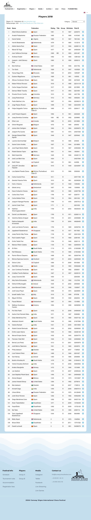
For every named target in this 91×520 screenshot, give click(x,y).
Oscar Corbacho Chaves (20, 191)
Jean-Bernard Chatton (19, 287)
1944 (69, 144)
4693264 (77, 98)
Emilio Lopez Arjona (18, 332)
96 (9, 385)
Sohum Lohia (16, 262)
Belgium (36, 125)
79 (9, 325)
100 (9, 399)
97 (9, 389)
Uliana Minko (16, 392)
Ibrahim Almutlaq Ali (18, 360)
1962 (52, 57)
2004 (69, 73)
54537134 (77, 399)
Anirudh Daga (16, 389)
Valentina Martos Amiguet (20, 218)
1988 (69, 35)
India (35, 209)
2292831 (77, 270)
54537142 (77, 318)
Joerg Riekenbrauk (18, 98)
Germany (36, 57)
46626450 (77, 221)
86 (9, 350)
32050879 (77, 343)
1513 (52, 343)
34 (9, 155)
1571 (52, 314)
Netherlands (37, 42)
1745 (52, 238)
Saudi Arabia (38, 248)
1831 (52, 148)
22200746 (77, 255)
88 (9, 357)
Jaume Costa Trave (18, 205)
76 (9, 314)
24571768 (77, 177)
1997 (69, 314)
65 (9, 273)
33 (9, 151)
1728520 (77, 350)
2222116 (77, 241)
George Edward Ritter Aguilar (19, 136)
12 (9, 73)
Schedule (6, 474)
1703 (52, 252)
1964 (69, 128)
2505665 (77, 284)
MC (58, 53)
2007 (69, 350)
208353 (76, 125)
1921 (52, 80)
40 (9, 180)
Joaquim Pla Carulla (18, 132)
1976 (69, 202)
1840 (52, 141)
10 (9, 66)
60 (9, 255)
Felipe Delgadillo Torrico (20, 108)
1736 (52, 241)
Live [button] (56, 9)
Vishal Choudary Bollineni (20, 364)
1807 (52, 184)
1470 (52, 371)
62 (9, 262)
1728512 (77, 385)
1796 (52, 195)
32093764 (77, 227)
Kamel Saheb (16, 39)
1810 (52, 180)
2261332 (77, 198)
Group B (22, 478)
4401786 (77, 94)
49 (9, 214)
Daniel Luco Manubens (19, 214)
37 (9, 166)
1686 (52, 262)
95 (9, 381)
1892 (52, 114)
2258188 (77, 238)
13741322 (77, 423)
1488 (52, 353)
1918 (52, 84)
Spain (35, 32)
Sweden (36, 350)
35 (9, 158)
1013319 (77, 42)
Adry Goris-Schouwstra (19, 280)
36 (9, 162)
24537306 (77, 132)
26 (9, 125)
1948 (69, 287)
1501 (52, 346)
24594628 (77, 374)
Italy (35, 294)
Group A (22, 474)
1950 (69, 53)
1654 (52, 277)
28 (9, 132)
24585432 (77, 371)
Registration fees (9, 486)
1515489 (77, 367)
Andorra (36, 305)
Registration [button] (21, 9)
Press (63, 9)
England (36, 162)
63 (9, 266)
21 (9, 105)
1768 (52, 209)
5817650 (77, 231)
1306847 (77, 287)
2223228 (77, 114)
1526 (52, 339)
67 (9, 280)
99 (9, 396)
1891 (52, 117)
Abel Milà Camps (17, 266)
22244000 (77, 105)
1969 (52, 53)
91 (9, 367)
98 (9, 392)
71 (9, 294)
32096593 (77, 305)
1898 (52, 105)
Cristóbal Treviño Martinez (20, 273)
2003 (69, 121)
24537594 (77, 158)
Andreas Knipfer (17, 57)
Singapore (37, 231)
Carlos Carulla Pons (18, 177)
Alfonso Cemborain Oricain (20, 80)
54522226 (77, 266)
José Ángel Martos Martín (20, 148)
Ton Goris (15, 69)
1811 (52, 177)
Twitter (37, 478)
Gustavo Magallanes (18, 76)
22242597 (77, 166)
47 (9, 205)
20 (9, 101)
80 (9, 328)
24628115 (77, 155)
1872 (52, 125)
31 (9, 144)
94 (9, 378)
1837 (52, 144)
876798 (76, 294)
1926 (52, 76)
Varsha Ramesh (17, 325)
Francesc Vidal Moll (18, 339)
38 (9, 171)
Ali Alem (14, 248)
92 (9, 371)
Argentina (37, 76)
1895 (52, 108)
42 (9, 187)
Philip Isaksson (17, 350)
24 (9, 117)
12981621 (77, 57)
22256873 (77, 128)
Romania (36, 73)
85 (9, 346)
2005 (69, 325)
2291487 (77, 53)
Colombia (37, 94)
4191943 (77, 35)
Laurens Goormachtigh (19, 141)
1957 (52, 66)
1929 (52, 69)
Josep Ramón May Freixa (20, 234)
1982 (69, 396)
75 (9, 311)
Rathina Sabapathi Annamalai (18, 222)
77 (9, 318)
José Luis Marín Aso (18, 158)
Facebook (38, 482)
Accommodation (8, 482)
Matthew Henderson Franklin (18, 306)
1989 (69, 360)
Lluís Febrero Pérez (18, 353)
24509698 (77, 218)
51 (9, 221)
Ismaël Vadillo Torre (18, 294)
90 (9, 364)
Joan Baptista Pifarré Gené (20, 374)
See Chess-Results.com (27, 23)
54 (9, 234)
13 (9, 76)
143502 (76, 76)
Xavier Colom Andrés (19, 144)
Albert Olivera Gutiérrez (19, 32)
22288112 (77, 46)
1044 (52, 413)
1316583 (77, 301)
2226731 (77, 195)
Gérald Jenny (16, 187)
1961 (69, 114)
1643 (52, 287)
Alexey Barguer (17, 378)
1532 (52, 335)
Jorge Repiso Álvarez (19, 105)
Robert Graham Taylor (19, 151)
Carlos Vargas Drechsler (19, 87)
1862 (52, 128)
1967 (69, 32)
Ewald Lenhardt (17, 426)
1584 (52, 305)
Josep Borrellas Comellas (20, 117)
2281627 (77, 353)
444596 (76, 162)
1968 (69, 57)
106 (9, 423)
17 (9, 91)
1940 (69, 335)
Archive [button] (49, 9)
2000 (69, 259)
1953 (69, 399)
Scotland (36, 259)
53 (9, 231)
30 (9, 141)
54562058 (77, 396)
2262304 (77, 298)
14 (9, 80)
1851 (52, 132)
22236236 (77, 180)
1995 (69, 84)
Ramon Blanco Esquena (19, 255)
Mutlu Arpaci (16, 419)
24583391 (77, 50)
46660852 (77, 364)
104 (9, 413)
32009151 (77, 273)
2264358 (77, 277)
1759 (52, 227)
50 (9, 218)
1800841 (77, 151)
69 (9, 287)
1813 (52, 171)
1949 (69, 166)
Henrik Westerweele (18, 42)
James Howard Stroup (19, 381)
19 (9, 98)
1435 (52, 378)
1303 (52, 392)
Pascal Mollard (16, 301)
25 (9, 121)
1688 (52, 255)
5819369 (77, 262)
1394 (52, 381)
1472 (52, 367)
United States (38, 66)
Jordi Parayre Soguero (19, 114)
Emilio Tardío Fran (17, 241)
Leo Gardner (16, 371)
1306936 (77, 187)
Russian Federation (40, 35)
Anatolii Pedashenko (18, 35)
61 (9, 259)
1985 (52, 35)
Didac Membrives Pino (19, 318)
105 (9, 419)
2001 (69, 218)
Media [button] (40, 9)
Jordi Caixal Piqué (18, 291)
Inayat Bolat (15, 406)
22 (9, 108)
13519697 (77, 378)
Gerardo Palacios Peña (19, 180)
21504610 (77, 360)
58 (9, 248)
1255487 (77, 73)
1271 (52, 403)
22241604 (77, 234)
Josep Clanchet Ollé (18, 277)
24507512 (77, 202)
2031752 (77, 66)
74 (9, 305)
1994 (69, 46)
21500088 (77, 248)
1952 (69, 117)
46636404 (77, 209)
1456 (52, 374)
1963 (69, 98)
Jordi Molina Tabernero (19, 346)
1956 (69, 60)
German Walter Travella (19, 91)
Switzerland (37, 187)
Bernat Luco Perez (18, 343)
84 (9, 343)
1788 (52, 202)
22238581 (77, 291)
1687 (52, 259)
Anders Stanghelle (18, 367)
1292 (52, 396)
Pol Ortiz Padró (17, 311)
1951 (69, 374)
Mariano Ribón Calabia (19, 245)
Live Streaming (40, 486)
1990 (69, 141)
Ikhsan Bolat (16, 423)
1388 (52, 385)
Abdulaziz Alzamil (17, 321)
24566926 (77, 339)
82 (9, 335)
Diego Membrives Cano (19, 399)
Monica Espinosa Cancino (20, 259)
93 (9, 374)
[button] (85, 12)
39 (9, 177)
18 (9, 94)
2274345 (77, 80)
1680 (52, 266)
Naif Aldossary (16, 252)
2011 (69, 423)
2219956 (77, 144)
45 (9, 198)
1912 (52, 98)
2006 (69, 364)
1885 (52, 121)
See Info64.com (38, 23)
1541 (52, 325)
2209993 (77, 117)
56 (9, 241)
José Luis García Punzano (20, 227)
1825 (52, 155)
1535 (52, 328)
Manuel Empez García (19, 335)
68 (9, 284)
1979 (52, 42)
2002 (69, 328)
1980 (69, 42)
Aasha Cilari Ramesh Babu (20, 314)
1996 (69, 357)
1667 (52, 273)
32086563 (77, 328)
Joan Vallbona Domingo (19, 53)
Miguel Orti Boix (17, 298)
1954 (69, 91)
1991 (52, 32)
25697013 (77, 389)
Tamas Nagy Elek (17, 73)
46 (9, 202)
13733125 (77, 406)
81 (9, 332)
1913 (52, 94)
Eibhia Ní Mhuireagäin (19, 284)
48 (9, 209)
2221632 (77, 205)
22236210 (77, 101)
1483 (52, 357)
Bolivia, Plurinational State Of (39, 109)
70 (9, 291)
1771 (52, 205)
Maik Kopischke (17, 155)
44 (9, 195)
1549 (52, 321)
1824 (52, 158)
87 (9, 353)
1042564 (77, 419)
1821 (52, 162)
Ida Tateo (15, 410)
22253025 (77, 259)
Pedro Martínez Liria (18, 101)
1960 (52, 60)
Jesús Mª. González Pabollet (18, 167)
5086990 (77, 314)
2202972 (77, 346)
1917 (52, 87)
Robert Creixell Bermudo (20, 328)
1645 (52, 280)
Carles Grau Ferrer (18, 195)
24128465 (77, 392)
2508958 (77, 357)
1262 (52, 406)
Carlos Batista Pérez (18, 198)
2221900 (77, 91)
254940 (76, 141)
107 (9, 426)
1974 (69, 132)
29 (9, 135)
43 (9, 191)
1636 (52, 291)
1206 (52, 410)
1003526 (77, 69)
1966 (69, 155)
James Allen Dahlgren (19, 128)
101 (9, 403)
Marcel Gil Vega (17, 50)
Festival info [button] (9, 9)
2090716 (77, 410)
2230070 (77, 32)
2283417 (77, 108)
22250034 (77, 245)
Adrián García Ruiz (18, 46)
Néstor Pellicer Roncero (19, 84)
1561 (52, 318)
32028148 (77, 332)
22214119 (77, 84)
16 (9, 87)
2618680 (77, 121)
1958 (69, 66)
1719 (52, 248)
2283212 (77, 60)
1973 (69, 378)
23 (9, 114)
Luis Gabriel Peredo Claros (20, 171)
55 (9, 238)
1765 (52, 214)
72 (9, 298)
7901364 (77, 39)
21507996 (77, 321)
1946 (69, 353)
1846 (52, 135)
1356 (52, 389)
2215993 (77, 87)
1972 (69, 419)
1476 (52, 364)
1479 (52, 360)
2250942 (77, 135)
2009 (69, 262)
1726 (52, 245)
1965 (69, 80)
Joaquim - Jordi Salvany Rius (19, 61)
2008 (69, 311)
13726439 (77, 403)
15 (9, 84)
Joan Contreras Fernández (20, 270)
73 (9, 301)
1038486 (77, 184)
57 (9, 245)
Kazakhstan (37, 403)
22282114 (77, 214)
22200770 (77, 335)
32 (9, 148)
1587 (52, 301)
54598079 (77, 426)
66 (9, 277)
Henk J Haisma (17, 184)
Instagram (39, 474)
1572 (52, 311)
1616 (52, 294)
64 (9, 270)
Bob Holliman (16, 66)
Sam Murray (16, 357)
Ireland (36, 284)
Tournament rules (9, 478)
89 (9, 360)
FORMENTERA (72, 9)
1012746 (77, 280)
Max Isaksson (16, 385)
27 (9, 128)
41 (9, 184)
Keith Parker (16, 162)
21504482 (77, 252)
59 (9, 252)
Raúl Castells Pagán (18, 238)
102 (9, 406)
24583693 (77, 148)
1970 (69, 108)
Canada (36, 121)
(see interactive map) (30, 21)
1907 (52, 101)
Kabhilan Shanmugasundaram (18, 210)
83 (9, 339)
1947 (69, 69)
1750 (52, 231)
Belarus (36, 378)
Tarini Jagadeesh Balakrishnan (17, 414)
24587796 (77, 191)
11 (9, 69)
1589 (52, 298)
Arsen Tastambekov (18, 403)
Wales (36, 151)
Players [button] (32, 9)
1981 (69, 50)
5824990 (77, 413)
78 (9, 321)
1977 (52, 46)
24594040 (77, 311)
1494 (52, 350)
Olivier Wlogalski (17, 125)
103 (9, 410)
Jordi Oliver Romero (18, 396)
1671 (52, 270)
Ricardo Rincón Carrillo (19, 94)
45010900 (77, 325)
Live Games (39, 490)
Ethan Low (15, 121)
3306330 (77, 171)
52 (9, 227)
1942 (69, 280)
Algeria (36, 39)
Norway (36, 367)
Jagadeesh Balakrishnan (20, 231)
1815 (52, 166)
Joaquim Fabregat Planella (20, 202)
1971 (69, 214)
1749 (52, 234)
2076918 (77, 381)
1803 (52, 191)
